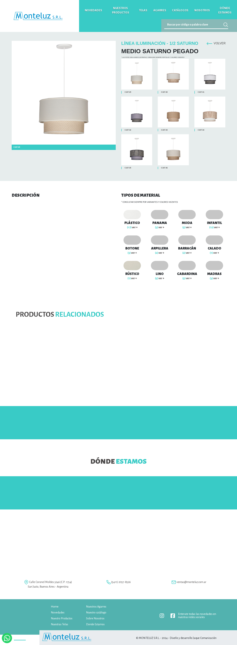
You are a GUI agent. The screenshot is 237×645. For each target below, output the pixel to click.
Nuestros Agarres (96, 606)
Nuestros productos (120, 10)
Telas (143, 10)
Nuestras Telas (59, 624)
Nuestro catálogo (96, 612)
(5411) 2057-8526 (121, 582)
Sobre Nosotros (95, 618)
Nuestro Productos (61, 618)
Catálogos (180, 10)
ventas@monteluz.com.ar (191, 582)
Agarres (159, 10)
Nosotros (202, 10)
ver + (132, 227)
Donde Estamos (95, 624)
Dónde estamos (224, 10)
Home (55, 606)
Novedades (93, 10)
